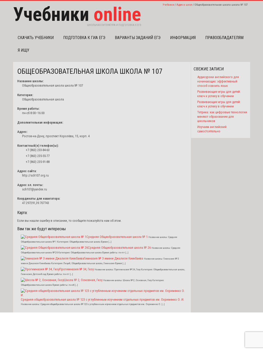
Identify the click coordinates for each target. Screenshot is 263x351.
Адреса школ (184, 4)
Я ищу (23, 50)
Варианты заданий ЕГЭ (138, 37)
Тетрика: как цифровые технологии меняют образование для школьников (222, 116)
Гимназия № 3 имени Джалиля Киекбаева (113, 258)
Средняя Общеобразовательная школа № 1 (117, 237)
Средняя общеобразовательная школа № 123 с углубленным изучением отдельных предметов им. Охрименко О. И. (102, 299)
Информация (183, 37)
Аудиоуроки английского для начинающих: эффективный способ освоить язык (218, 81)
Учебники (168, 4)
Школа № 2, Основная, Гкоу (83, 280)
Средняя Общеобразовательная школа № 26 (119, 248)
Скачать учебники (36, 37)
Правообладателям (224, 37)
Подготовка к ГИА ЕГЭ (84, 37)
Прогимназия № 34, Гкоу (76, 269)
